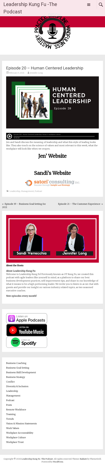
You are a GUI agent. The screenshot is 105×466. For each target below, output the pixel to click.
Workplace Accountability (19, 432)
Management (27, 191)
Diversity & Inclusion (17, 386)
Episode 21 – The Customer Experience (80, 204)
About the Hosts (15, 265)
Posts (9, 405)
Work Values (12, 428)
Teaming (11, 414)
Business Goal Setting (17, 367)
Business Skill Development (21, 372)
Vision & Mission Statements (21, 423)
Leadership (15, 191)
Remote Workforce (16, 409)
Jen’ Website (52, 156)
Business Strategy (15, 377)
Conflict (10, 381)
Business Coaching (16, 363)
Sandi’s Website (52, 173)
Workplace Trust (15, 442)
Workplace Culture (16, 437)
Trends (10, 418)
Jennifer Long (36, 73)
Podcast (38, 191)
